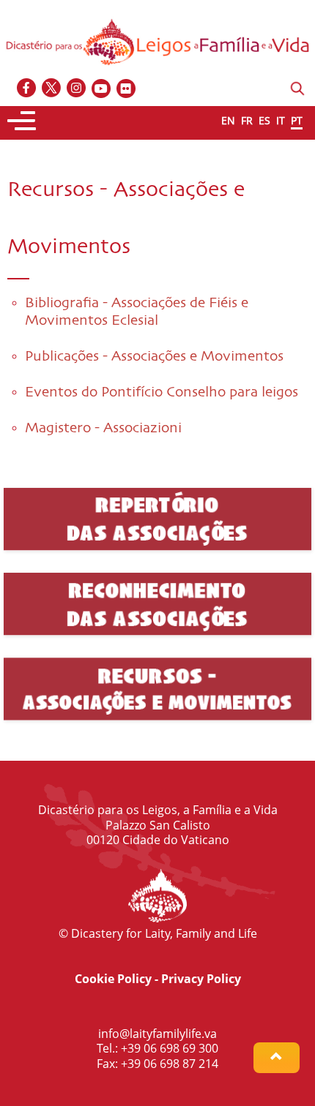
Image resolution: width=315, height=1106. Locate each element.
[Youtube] (102, 88)
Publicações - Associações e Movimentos (154, 356)
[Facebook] (27, 88)
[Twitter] (52, 88)
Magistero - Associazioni (103, 428)
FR (247, 120)
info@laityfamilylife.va (157, 1034)
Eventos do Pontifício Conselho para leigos (161, 392)
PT (297, 120)
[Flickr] (126, 88)
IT (280, 120)
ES (264, 120)
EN (228, 120)
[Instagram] (77, 88)
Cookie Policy (113, 979)
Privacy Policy (201, 979)
